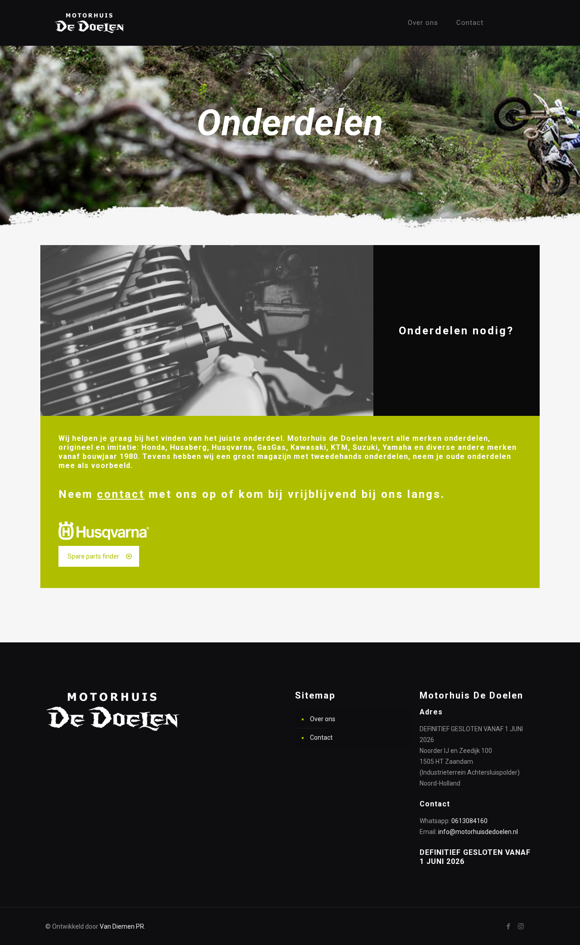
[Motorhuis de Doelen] (89, 22)
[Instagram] (521, 926)
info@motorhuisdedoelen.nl (478, 831)
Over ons (322, 719)
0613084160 (469, 820)
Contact (321, 737)
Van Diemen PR (122, 926)
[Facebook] (508, 926)
